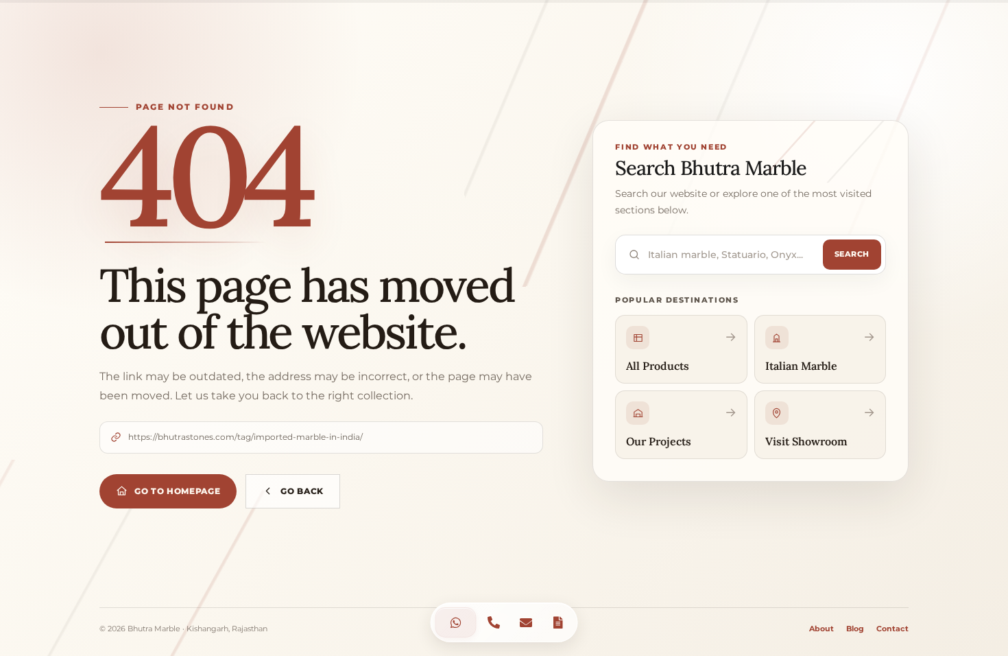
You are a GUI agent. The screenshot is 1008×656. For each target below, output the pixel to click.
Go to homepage (177, 491)
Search (852, 254)
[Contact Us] (456, 622)
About (821, 628)
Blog (855, 628)
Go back (302, 491)
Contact (892, 628)
